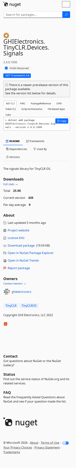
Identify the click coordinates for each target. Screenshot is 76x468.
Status (9, 374)
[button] (61, 121)
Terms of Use (50, 443)
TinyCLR (11, 306)
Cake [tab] (8, 114)
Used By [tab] (41, 149)
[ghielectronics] (7, 291)
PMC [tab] (22, 103)
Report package (19, 268)
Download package (21, 245)
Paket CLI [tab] (11, 109)
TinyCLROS (29, 306)
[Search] (66, 14)
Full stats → (10, 184)
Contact (10, 356)
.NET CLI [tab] (10, 103)
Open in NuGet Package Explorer (31, 253)
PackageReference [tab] (41, 103)
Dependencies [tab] (18, 149)
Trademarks (11, 452)
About (34, 443)
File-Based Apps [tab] (56, 109)
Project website (18, 230)
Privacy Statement (47, 447)
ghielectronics (21, 292)
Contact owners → (14, 283)
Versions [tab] (14, 157)
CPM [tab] (59, 103)
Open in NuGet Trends (23, 260)
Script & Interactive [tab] (31, 109)
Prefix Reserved (19, 68)
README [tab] (14, 141)
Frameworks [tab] (36, 141)
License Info (16, 238)
